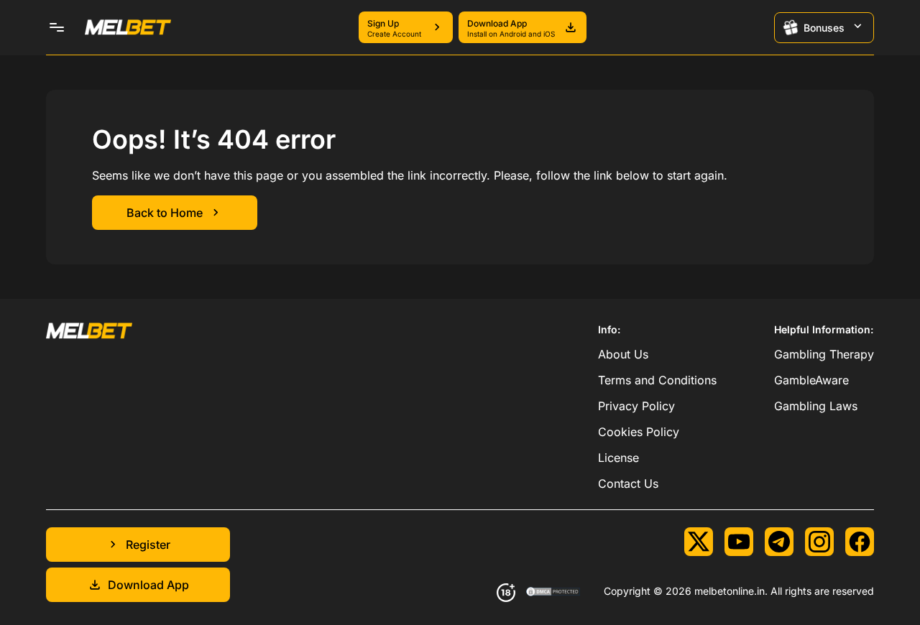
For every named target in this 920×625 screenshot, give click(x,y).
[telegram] (779, 541)
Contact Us (628, 483)
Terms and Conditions (657, 380)
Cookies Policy (638, 432)
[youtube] (738, 541)
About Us (623, 354)
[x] (698, 541)
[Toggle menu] (57, 27)
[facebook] (859, 541)
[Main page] (128, 27)
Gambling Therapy (824, 354)
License (618, 457)
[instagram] (819, 541)
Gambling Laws (815, 406)
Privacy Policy (636, 406)
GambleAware (811, 380)
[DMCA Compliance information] (553, 592)
